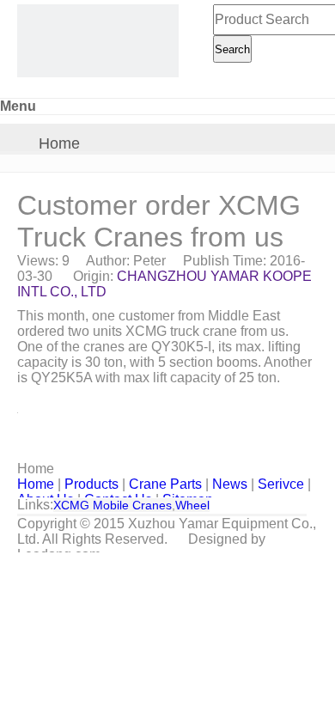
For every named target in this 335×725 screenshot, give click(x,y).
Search (232, 49)
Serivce (281, 484)
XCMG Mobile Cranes (112, 505)
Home (59, 143)
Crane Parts (165, 484)
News (229, 484)
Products (91, 484)
